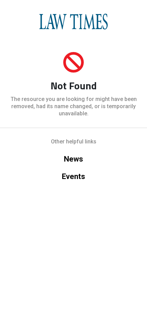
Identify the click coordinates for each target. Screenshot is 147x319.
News (73, 159)
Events (73, 176)
